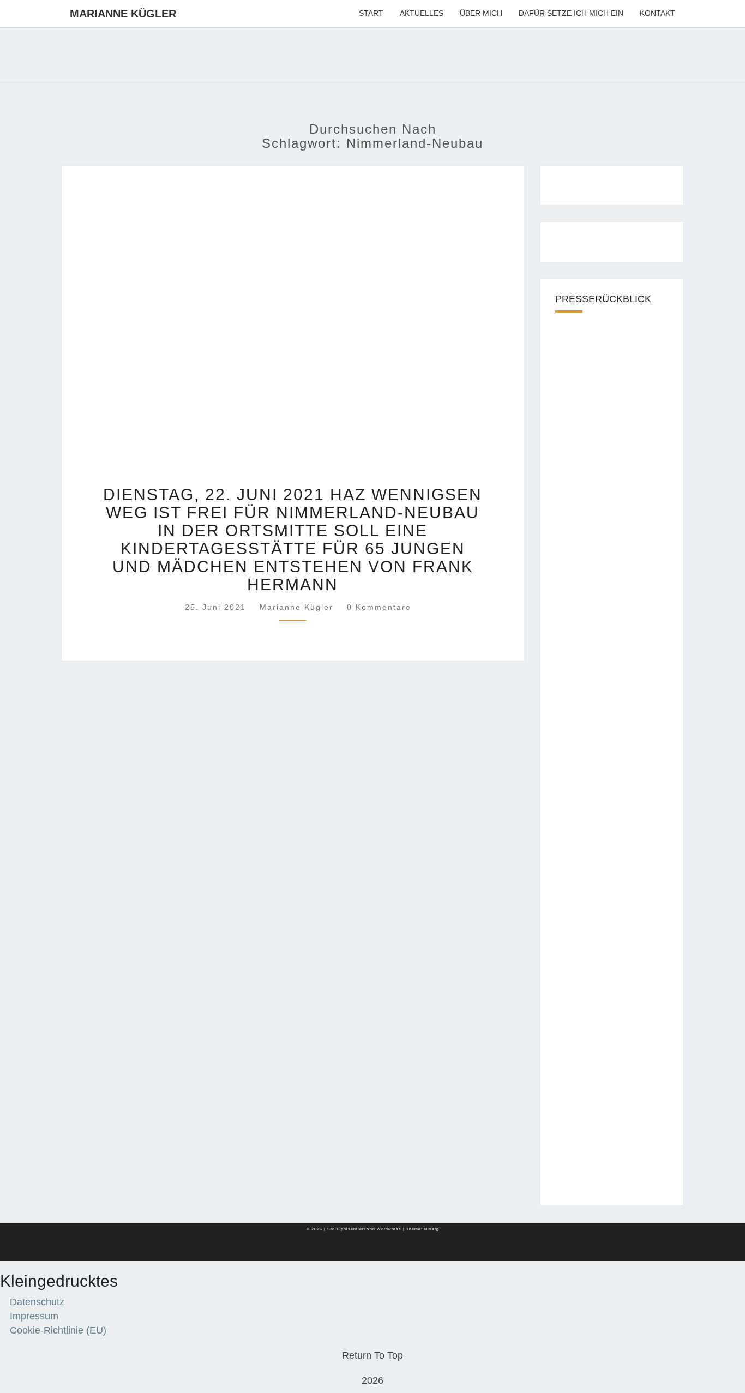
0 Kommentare (379, 607)
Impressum (34, 1316)
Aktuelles (421, 13)
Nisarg (431, 1229)
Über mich (481, 13)
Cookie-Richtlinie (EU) (58, 1330)
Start (371, 13)
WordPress (389, 1229)
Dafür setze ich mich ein (571, 13)
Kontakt (657, 13)
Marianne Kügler (123, 14)
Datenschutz (37, 1301)
